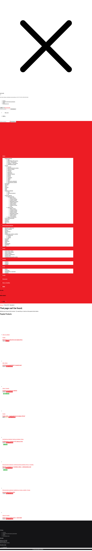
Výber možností (9, 366)
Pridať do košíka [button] (12, 417)
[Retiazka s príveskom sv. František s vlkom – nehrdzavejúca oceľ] (21, 461)
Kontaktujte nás (6, 103)
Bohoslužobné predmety (8, 464)
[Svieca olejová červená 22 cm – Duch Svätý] (21, 512)
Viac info (7, 341)
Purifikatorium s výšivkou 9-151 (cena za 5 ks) (13, 441)
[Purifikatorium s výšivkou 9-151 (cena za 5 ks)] (12, 437)
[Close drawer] (0, 94)
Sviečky (8, 515)
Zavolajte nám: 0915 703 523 (6, 298)
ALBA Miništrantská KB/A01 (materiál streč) (12, 365)
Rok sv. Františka (29, 464)
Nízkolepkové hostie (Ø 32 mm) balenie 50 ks (12, 339)
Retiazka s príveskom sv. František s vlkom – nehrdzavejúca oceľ (17, 467)
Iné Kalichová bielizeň (7, 439)
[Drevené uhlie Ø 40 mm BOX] (12, 488)
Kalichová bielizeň (16, 439)
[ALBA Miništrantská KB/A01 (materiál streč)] (12, 361)
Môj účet (4, 293)
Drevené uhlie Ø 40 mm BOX (9, 492)
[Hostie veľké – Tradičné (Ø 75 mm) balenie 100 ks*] (12, 411)
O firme (4, 100)
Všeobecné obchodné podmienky (9, 101)
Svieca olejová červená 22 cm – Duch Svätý (12, 517)
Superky (7, 388)
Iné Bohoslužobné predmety (20, 464)
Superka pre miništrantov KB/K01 (10, 390)
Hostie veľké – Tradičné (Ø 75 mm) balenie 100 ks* (14, 416)
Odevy (6, 363)
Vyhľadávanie (13, 109)
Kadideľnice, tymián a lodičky (20, 490)
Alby (3, 363)
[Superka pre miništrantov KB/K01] (12, 386)
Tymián (28, 490)
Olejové (4, 515)
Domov (1, 305)
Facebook (5, 547)
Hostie (4, 337)
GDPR (4, 102)
